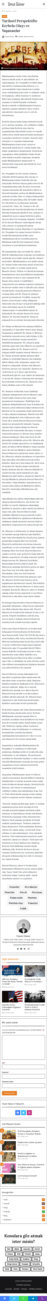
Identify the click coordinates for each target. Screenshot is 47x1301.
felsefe (28, 1254)
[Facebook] (21, 948)
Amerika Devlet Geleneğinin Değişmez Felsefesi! (11, 1007)
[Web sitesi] (18, 948)
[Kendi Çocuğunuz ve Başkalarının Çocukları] (9, 1157)
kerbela (33, 898)
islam (37, 1254)
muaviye (34, 903)
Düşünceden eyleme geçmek (30, 1142)
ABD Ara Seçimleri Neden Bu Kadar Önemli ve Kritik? (12, 981)
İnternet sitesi (7, 1082)
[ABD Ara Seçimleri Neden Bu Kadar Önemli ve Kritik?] (12, 971)
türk (15, 1269)
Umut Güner (9, 36)
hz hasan (37, 892)
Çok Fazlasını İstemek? (27, 1176)
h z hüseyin (31, 887)
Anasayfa (7, 11)
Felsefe (6, 1204)
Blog (5, 1216)
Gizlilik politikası (35, 1289)
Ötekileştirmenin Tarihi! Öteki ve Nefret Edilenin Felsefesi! (35, 1007)
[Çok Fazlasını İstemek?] (9, 1179)
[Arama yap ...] (44, 5)
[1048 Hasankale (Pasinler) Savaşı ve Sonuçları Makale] (9, 1134)
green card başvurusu (23, 1281)
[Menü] (3, 5)
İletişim (24, 1289)
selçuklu (36, 1264)
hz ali (24, 892)
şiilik (24, 908)
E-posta (5, 1072)
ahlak (16, 1249)
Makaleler (8, 1220)
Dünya (10, 1254)
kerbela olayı (16, 903)
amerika (26, 1249)
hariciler (10, 892)
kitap (36, 1259)
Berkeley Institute (24, 1285)
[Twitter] (25, 948)
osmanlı (25, 1264)
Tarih (15, 11)
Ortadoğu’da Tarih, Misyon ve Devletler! (33, 980)
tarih (7, 1269)
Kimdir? (17, 1289)
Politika (7, 1212)
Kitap (6, 1208)
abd (8, 1249)
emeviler (15, 887)
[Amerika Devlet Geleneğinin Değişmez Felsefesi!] (12, 996)
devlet (37, 1249)
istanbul (26, 1259)
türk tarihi (37, 1269)
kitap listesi (12, 1264)
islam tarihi (17, 898)
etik (19, 1254)
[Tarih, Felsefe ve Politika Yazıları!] (16, 4)
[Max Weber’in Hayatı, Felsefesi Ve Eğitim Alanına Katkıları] (9, 1168)
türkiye (25, 1269)
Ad (3, 1063)
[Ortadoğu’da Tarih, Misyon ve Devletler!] (35, 971)
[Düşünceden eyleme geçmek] (9, 1145)
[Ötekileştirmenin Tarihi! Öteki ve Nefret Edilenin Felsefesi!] (35, 996)
